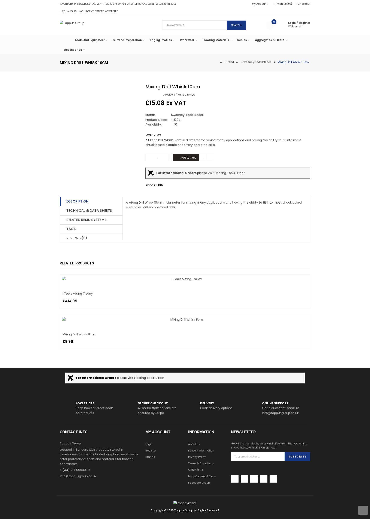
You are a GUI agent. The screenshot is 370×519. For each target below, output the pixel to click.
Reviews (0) (76, 238)
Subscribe (297, 456)
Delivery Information (201, 450)
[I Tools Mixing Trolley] (185, 279)
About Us (194, 444)
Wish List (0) (284, 4)
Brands (150, 457)
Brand (230, 62)
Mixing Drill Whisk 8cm (79, 334)
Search (236, 25)
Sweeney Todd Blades (257, 62)
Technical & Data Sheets (89, 210)
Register (304, 22)
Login (292, 22)
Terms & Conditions (201, 463)
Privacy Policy (197, 457)
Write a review (186, 94)
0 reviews (169, 94)
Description (77, 201)
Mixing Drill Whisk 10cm (293, 62)
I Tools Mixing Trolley (78, 293)
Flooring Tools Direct (230, 173)
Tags (71, 228)
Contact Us (195, 470)
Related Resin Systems (86, 219)
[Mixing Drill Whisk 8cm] (185, 319)
